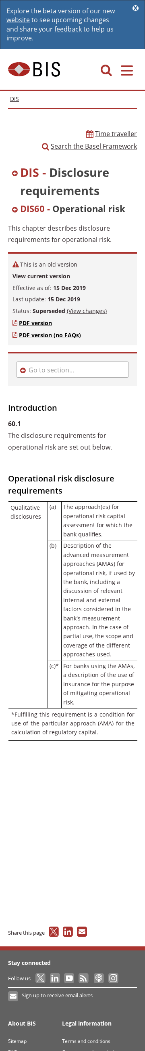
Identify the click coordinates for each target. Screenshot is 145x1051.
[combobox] (72, 182)
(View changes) (87, 311)
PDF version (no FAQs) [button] (50, 335)
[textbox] (73, 182)
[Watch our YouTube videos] (70, 978)
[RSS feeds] (84, 978)
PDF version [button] (35, 323)
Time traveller (116, 133)
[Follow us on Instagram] (113, 978)
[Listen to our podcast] (98, 978)
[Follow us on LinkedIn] (55, 978)
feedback (68, 29)
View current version (41, 276)
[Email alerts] (13, 996)
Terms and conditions (86, 1041)
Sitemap (17, 1041)
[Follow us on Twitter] (41, 978)
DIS (14, 99)
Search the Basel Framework (94, 146)
